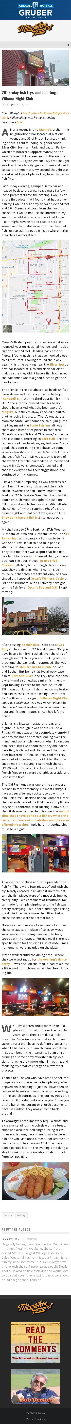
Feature (8, 1215)
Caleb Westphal (8, 104)
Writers (29, 1419)
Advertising (40, 1419)
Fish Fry (21, 1215)
